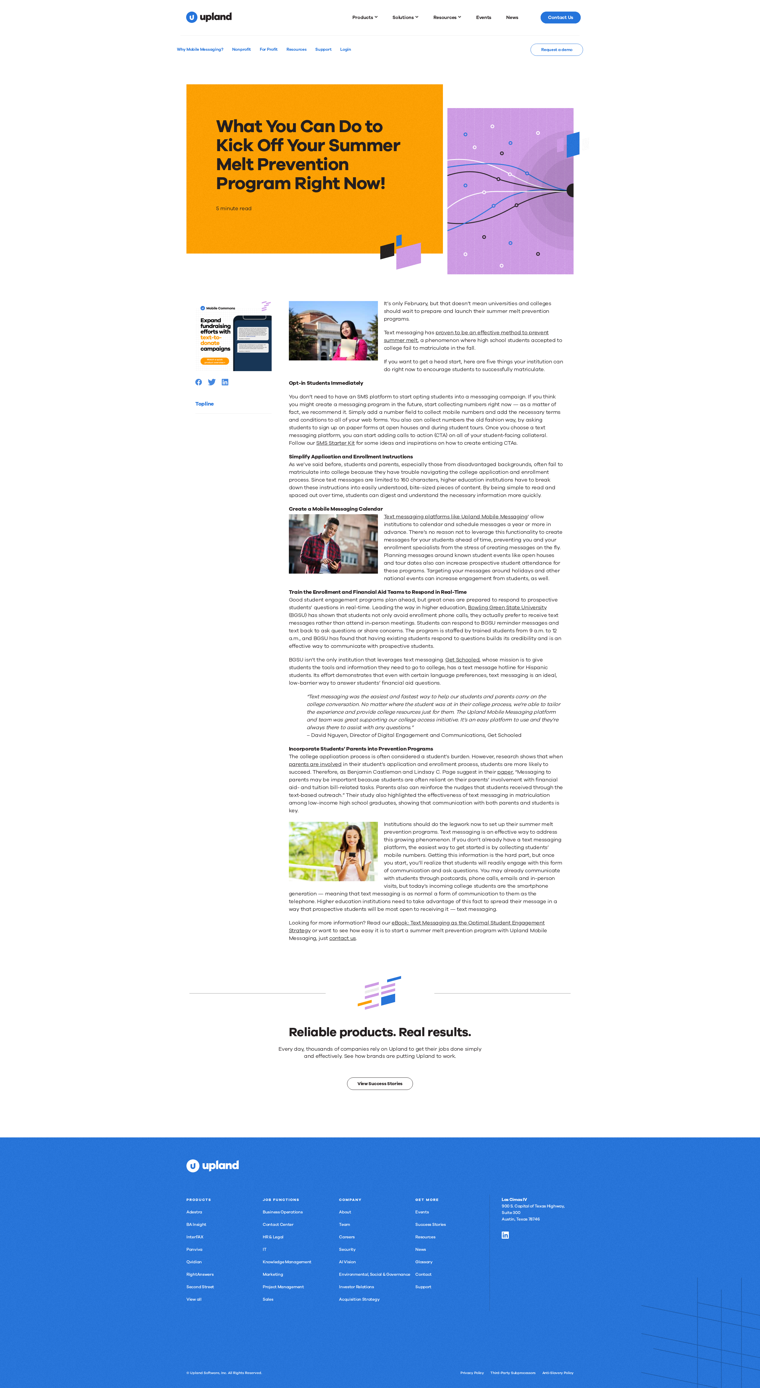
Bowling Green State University (507, 607)
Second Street (200, 1287)
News (420, 1249)
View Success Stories (380, 1084)
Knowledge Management (287, 1262)
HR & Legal (273, 1237)
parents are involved (315, 764)
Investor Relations (356, 1287)
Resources (425, 1237)
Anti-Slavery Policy (558, 1372)
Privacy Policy (472, 1372)
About (345, 1212)
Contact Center (278, 1224)
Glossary (424, 1262)
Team (344, 1224)
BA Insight (196, 1224)
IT (264, 1249)
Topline (204, 403)
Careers (347, 1237)
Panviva (194, 1249)
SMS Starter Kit (335, 443)
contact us (342, 938)
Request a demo (556, 50)
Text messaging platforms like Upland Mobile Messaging (456, 516)
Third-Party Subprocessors (513, 1372)
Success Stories (430, 1224)
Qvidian (194, 1262)
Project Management (283, 1287)
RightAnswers (199, 1274)
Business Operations (283, 1212)
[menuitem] (365, 17)
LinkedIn (505, 1235)
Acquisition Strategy (359, 1299)
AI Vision (347, 1262)
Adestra (194, 1212)
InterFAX (194, 1237)
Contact (423, 1274)
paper (505, 771)
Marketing (273, 1274)
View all (194, 1299)
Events (422, 1212)
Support (423, 1287)
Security (347, 1249)
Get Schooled (462, 659)
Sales (268, 1299)
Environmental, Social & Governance (374, 1274)
